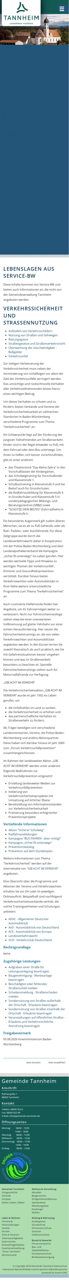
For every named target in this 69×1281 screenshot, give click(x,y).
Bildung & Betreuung (17, 210)
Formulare (10, 106)
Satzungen (10, 122)
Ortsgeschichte (13, 51)
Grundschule (11, 219)
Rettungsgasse (18, 339)
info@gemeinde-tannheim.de (24, 1116)
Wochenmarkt (12, 206)
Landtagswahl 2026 (15, 164)
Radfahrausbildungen (22, 834)
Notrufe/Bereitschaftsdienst (21, 118)
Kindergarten (11, 215)
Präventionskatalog (21, 847)
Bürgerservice (12, 76)
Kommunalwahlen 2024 (18, 156)
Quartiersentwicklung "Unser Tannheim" (29, 202)
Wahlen (8, 148)
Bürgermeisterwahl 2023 (19, 152)
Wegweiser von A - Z (16, 85)
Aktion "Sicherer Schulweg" (26, 830)
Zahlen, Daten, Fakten (17, 64)
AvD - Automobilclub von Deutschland (33, 927)
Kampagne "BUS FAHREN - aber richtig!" (34, 838)
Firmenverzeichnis (15, 240)
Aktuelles (9, 72)
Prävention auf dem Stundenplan (30, 851)
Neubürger (10, 143)
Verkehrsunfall (18, 356)
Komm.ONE (61, 1272)
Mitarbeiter (10, 80)
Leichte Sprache (39, 1269)
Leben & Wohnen (14, 168)
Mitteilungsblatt (13, 139)
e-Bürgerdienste (13, 101)
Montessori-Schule (15, 223)
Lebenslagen (11, 97)
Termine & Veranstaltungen (21, 173)
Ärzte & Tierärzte (14, 185)
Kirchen (8, 181)
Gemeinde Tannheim (17, 47)
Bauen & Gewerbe (15, 236)
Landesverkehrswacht (23, 936)
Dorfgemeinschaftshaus (19, 127)
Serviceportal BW (14, 89)
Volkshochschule (14, 231)
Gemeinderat (11, 131)
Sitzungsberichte (14, 135)
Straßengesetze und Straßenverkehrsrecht (36, 344)
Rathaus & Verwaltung (17, 68)
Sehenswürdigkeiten (16, 189)
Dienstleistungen (14, 93)
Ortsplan (8, 59)
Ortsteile (8, 55)
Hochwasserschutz (15, 248)
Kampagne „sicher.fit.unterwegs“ (30, 843)
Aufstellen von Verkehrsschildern (30, 331)
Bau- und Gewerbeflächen (20, 244)
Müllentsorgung (13, 114)
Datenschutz (60, 1266)
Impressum (8, 1269)
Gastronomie (11, 194)
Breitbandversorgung (17, 252)
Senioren (9, 227)
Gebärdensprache (57, 1269)
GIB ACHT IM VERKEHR (42, 868)
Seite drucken (33, 1062)
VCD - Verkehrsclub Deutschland (30, 940)
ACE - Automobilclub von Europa (30, 932)
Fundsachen (11, 110)
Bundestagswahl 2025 (17, 160)
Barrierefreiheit (23, 1269)
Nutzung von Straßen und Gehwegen (33, 335)
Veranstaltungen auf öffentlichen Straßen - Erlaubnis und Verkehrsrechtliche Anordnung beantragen (36, 1022)
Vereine (8, 177)
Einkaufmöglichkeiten (17, 198)
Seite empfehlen (56, 1062)
